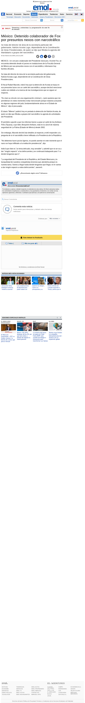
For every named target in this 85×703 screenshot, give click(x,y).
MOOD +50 (20, 321)
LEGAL (49, 695)
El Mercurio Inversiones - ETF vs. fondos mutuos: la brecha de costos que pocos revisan (8, 338)
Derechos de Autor (17, 701)
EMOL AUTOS (35, 687)
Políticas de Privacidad (29, 701)
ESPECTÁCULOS (7, 692)
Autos (62, 14)
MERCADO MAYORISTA (74, 693)
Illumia (51, 321)
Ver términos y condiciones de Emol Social (31, 267)
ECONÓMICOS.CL (76, 687)
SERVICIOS (19, 688)
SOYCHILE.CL (62, 694)
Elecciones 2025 (60, 17)
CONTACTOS (35, 692)
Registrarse (77, 10)
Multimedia (34, 17)
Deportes (26, 14)
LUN (59, 690)
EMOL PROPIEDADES (37, 688)
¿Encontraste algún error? (33, 173)
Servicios (69, 14)
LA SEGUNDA (62, 692)
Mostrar (42, 3)
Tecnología (9, 17)
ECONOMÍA (5, 688)
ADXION (73, 688)
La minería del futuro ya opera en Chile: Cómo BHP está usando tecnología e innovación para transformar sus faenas (40, 337)
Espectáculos (43, 14)
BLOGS (49, 694)
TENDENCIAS (20, 687)
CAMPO (60, 687)
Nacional (9, 14)
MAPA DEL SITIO (36, 694)
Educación (17, 17)
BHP (34, 321)
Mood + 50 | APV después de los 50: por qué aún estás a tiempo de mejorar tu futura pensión (24, 336)
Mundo (34, 14)
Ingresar (70, 10)
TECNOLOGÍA (6, 694)
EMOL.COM (50, 690)
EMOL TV (19, 690)
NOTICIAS (5, 687)
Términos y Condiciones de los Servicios (47, 701)
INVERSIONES (62, 688)
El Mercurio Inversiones (5, 322)
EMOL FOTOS (20, 692)
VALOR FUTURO (75, 690)
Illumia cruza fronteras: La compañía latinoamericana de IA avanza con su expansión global (56, 336)
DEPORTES (5, 690)
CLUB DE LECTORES (50, 687)
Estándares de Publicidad (66, 701)
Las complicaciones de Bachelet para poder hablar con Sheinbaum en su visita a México (23, 289)
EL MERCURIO (51, 692)
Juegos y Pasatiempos (46, 17)
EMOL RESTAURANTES (23, 694)
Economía (17, 14)
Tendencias (54, 14)
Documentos (26, 17)
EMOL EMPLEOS (36, 690)
